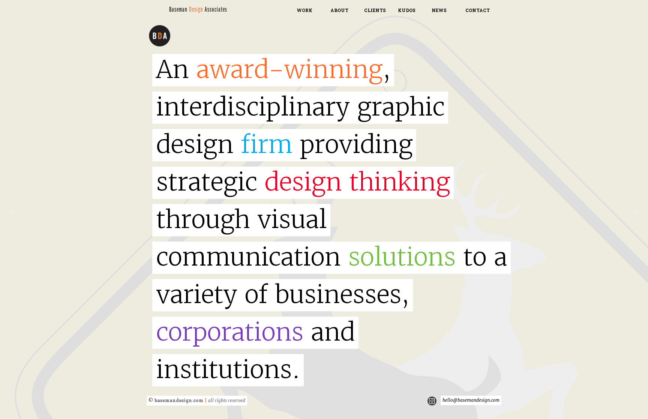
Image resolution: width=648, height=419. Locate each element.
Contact (477, 10)
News (439, 10)
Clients (375, 10)
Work (304, 10)
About (339, 10)
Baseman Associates (198, 10)
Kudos (407, 10)
